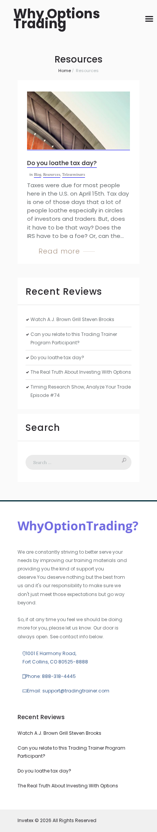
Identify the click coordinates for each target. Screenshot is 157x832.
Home (64, 70)
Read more (59, 251)
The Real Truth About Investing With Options (80, 372)
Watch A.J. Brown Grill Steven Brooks (72, 319)
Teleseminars (73, 174)
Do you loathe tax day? (62, 163)
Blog (37, 174)
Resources (51, 174)
